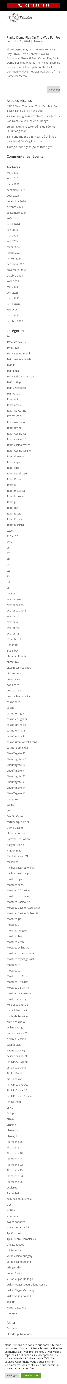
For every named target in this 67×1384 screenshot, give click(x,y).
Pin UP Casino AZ (17, 1084)
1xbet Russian (15, 519)
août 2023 (13, 281)
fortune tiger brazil (18, 822)
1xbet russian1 (15, 525)
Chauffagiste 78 (16, 765)
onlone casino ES (17, 1033)
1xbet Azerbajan (16, 422)
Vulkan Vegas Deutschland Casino (27, 1284)
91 (8, 565)
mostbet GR (14, 924)
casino (11, 707)
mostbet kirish (15, 942)
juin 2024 (12, 230)
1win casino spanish (19, 359)
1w (8, 336)
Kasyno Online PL (17, 844)
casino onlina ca (16, 724)
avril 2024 (12, 241)
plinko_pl (12, 1136)
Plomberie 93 (15, 1170)
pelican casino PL (17, 1056)
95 (8, 587)
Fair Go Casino (15, 816)
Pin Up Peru (14, 1102)
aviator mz (13, 627)
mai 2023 (12, 287)
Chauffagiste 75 (16, 753)
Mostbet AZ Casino (18, 890)
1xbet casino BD (17, 439)
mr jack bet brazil (17, 1010)
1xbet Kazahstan (17, 473)
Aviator (11, 593)
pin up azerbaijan (17, 1067)
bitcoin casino (15, 673)
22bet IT (12, 542)
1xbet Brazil (14, 428)
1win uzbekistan (16, 387)
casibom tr (13, 702)
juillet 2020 (13, 304)
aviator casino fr (16, 610)
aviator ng (13, 633)
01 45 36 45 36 (37, 5)
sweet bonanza (16, 1222)
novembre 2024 (16, 201)
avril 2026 (12, 178)
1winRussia (13, 393)
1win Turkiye (14, 382)
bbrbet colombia (16, 656)
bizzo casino (14, 679)
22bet (10, 530)
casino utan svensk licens (22, 742)
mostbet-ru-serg (16, 999)
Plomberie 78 (15, 1153)
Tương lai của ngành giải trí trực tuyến (29, 147)
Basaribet (12, 650)
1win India (13, 370)
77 (8, 553)
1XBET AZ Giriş (16, 416)
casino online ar (16, 730)
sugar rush (13, 1216)
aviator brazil (14, 599)
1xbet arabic (14, 405)
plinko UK (12, 1130)
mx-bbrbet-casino (17, 1016)
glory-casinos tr (16, 833)
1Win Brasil (13, 348)
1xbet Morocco (16, 496)
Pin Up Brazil (14, 1073)
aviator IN (13, 616)
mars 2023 (13, 298)
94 (8, 582)
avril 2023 (12, 292)
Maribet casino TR (18, 856)
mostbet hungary (17, 930)
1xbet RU (12, 507)
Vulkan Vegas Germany (20, 1290)
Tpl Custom (14, 1233)
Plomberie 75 (15, 1141)
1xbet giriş (13, 467)
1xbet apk (12, 399)
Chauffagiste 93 (16, 782)
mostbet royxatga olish (21, 959)
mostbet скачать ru (19, 993)
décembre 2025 (16, 190)
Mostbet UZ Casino (18, 976)
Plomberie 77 (15, 1147)
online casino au (16, 1022)
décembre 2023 (16, 264)
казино (11, 1302)
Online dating (15, 1027)
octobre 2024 (15, 207)
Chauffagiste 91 (16, 770)
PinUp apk (13, 1113)
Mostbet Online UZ (18, 947)
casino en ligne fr (17, 719)
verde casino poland (19, 1261)
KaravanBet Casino (18, 839)
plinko (10, 1119)
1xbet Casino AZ (16, 433)
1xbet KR (12, 485)
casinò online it (16, 736)
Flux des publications (19, 1334)
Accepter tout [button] (31, 1375)
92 (8, 570)
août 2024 (13, 218)
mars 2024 (13, 247)
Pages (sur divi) (16, 1050)
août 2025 (13, 195)
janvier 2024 (14, 258)
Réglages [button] (12, 1375)
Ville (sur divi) (14, 1267)
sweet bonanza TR (18, 1227)
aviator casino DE (17, 605)
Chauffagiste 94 (16, 787)
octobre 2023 (15, 275)
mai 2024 (12, 235)
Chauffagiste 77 (16, 759)
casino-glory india (17, 747)
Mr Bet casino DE (17, 1004)
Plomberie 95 (15, 1182)
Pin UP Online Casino (19, 1096)
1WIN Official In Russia (20, 376)
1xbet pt (12, 502)
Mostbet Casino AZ (18, 902)
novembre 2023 (16, 270)
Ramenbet (13, 1193)
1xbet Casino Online (19, 450)
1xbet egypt (14, 462)
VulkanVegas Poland (19, 1296)
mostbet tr (13, 965)
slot (9, 1204)
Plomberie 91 (15, 1159)
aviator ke (13, 622)
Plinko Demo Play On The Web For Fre (33, 37)
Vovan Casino (15, 1273)
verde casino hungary (19, 1256)
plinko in (38, 41)
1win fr (11, 365)
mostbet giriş (15, 919)
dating (10, 804)
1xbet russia (14, 513)
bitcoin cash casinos (19, 667)
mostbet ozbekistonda (20, 953)
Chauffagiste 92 (16, 776)
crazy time (13, 799)
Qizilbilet (12, 1187)
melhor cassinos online (20, 867)
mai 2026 (12, 173)
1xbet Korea (14, 479)
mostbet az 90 (15, 885)
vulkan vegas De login (20, 1279)
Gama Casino (15, 827)
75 (8, 548)
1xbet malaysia (16, 490)
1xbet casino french (18, 445)
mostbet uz (13, 970)
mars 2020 (13, 315)
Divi (9, 810)
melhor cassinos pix (19, 873)
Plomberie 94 (15, 1176)
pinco (10, 1107)
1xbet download (16, 456)
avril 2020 (12, 310)
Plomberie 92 (15, 1164)
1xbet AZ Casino (16, 410)
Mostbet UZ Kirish (17, 982)
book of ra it (14, 690)
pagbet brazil (14, 1044)
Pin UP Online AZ (17, 1090)
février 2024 (14, 252)
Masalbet (12, 862)
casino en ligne (16, 713)
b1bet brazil (14, 639)
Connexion (13, 1328)
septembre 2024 (16, 212)
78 (8, 559)
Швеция (12, 1313)
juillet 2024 (13, 224)
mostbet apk (14, 879)
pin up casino (15, 1079)
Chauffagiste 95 (16, 793)
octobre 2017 (15, 321)
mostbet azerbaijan (18, 896)
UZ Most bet (14, 1250)
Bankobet (12, 645)
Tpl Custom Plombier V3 (21, 1239)
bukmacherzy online (19, 696)
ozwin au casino (16, 1039)
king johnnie (14, 850)
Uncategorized (15, 1244)
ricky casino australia (19, 1199)
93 (8, 576)
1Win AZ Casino (16, 342)
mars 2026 (13, 184)
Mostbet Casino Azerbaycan (24, 907)
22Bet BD (13, 536)
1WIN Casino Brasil (18, 353)
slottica (11, 1210)
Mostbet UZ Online (18, 987)
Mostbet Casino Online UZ (23, 913)
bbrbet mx (13, 662)
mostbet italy (15, 936)
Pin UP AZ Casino (17, 1062)
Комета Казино (16, 1307)
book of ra (13, 685)
